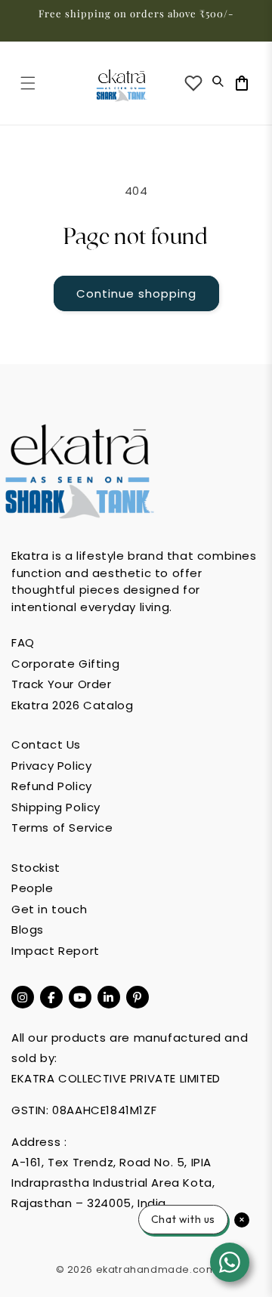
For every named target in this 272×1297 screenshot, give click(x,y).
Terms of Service (62, 827)
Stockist (35, 867)
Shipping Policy (55, 807)
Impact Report (55, 951)
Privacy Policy (51, 766)
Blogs (27, 929)
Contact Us (46, 744)
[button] (28, 83)
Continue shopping (136, 293)
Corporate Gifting (65, 664)
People (32, 888)
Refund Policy (51, 786)
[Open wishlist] (193, 83)
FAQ (23, 642)
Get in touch (49, 909)
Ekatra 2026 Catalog (72, 705)
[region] (136, 21)
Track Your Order (61, 684)
